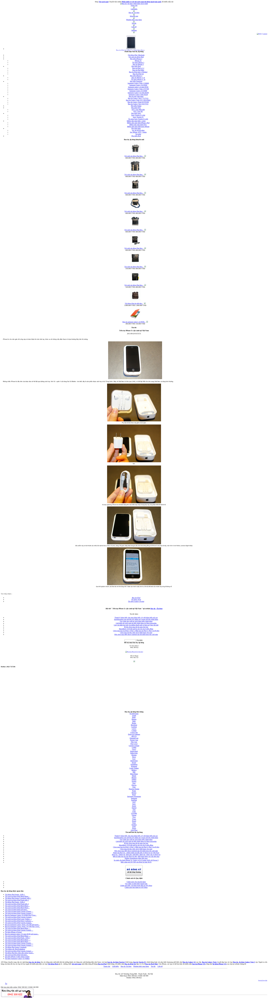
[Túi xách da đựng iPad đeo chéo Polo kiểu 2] (135, 246)
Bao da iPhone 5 (138, 64)
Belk (134, 721)
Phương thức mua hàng (141, 966)
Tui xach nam (103, 2)
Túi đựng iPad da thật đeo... (134, 303)
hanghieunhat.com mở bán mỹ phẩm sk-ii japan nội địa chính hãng (136, 619)
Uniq (134, 811)
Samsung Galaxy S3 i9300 (138, 91)
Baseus (134, 719)
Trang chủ (106, 966)
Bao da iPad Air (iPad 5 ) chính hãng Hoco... (131, 50)
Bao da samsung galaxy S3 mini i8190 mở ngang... (22, 934)
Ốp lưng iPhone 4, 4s (138, 79)
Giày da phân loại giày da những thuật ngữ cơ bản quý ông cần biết (136, 625)
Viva (134, 817)
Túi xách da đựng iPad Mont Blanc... (17, 896)
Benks (134, 723)
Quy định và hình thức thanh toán (136, 884)
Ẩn (6, 984)
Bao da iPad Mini (138, 70)
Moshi (134, 776)
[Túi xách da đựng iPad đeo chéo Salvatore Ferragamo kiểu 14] (135, 191)
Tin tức (153, 966)
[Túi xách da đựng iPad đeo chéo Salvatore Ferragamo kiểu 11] (135, 228)
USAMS (134, 813)
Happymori (134, 751)
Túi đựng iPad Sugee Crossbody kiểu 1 (18, 898)
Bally (134, 717)
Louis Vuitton (134, 768)
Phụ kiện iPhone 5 (136, 59)
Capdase (134, 727)
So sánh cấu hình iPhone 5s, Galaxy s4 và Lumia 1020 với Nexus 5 (136, 860)
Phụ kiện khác (136, 128)
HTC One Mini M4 (138, 110)
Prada (134, 791)
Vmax (134, 819)
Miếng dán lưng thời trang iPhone (138, 126)
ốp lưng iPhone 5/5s (220, 964)
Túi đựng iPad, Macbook (136, 55)
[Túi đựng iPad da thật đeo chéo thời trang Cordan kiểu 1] (135, 302)
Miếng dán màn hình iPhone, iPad (138, 123)
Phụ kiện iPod (136, 136)
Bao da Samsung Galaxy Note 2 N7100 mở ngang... (22, 925)
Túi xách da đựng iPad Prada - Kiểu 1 (17, 938)
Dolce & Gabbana (134, 734)
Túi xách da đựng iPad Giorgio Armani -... (19, 911)
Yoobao (134, 825)
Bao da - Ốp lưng (156, 608)
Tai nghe (138, 134)
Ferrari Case (134, 740)
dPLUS (134, 736)
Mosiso (134, 778)
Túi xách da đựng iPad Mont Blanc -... (18, 928)
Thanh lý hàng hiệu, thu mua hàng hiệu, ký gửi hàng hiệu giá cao (136, 617)
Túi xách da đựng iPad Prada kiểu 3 (17, 904)
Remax (134, 793)
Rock (134, 794)
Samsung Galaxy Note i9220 (138, 94)
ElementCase (134, 738)
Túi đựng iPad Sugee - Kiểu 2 (15, 902)
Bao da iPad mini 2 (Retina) (138, 72)
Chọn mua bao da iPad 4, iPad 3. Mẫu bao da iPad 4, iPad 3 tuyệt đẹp (136, 631)
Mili (134, 772)
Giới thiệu (115, 966)
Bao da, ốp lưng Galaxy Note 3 (244, 962)
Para (134, 783)
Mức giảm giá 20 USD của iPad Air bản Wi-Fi (136, 862)
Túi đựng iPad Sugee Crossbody (16, 947)
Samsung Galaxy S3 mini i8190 (138, 93)
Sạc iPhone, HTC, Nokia (138, 132)
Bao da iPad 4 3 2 (138, 68)
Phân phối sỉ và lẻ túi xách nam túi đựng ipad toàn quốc (141, 2)
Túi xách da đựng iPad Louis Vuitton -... (18, 919)
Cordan (134, 730)
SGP (134, 802)
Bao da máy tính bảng (136, 96)
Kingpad (134, 766)
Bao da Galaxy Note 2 (210, 962)
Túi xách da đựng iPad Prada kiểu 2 (17, 900)
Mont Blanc (134, 774)
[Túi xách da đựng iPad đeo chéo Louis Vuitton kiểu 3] (135, 283)
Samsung (134, 798)
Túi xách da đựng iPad (136, 57)
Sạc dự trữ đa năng (138, 130)
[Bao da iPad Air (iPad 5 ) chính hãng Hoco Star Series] (131, 49)
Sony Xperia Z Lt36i (138, 115)
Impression (134, 761)
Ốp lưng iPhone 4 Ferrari (13, 932)
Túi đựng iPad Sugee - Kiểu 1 (15, 894)
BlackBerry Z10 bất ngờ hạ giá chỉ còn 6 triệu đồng (136, 629)
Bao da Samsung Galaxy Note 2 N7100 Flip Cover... (22, 926)
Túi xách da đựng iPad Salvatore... (16, 909)
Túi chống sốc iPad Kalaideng (15, 949)
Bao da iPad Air (130, 964)
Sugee (134, 806)
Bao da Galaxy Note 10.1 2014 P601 (138, 100)
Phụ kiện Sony (136, 113)
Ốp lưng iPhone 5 (138, 62)
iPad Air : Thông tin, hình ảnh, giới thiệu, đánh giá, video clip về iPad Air (136, 854)
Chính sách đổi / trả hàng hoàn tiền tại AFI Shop (136, 885)
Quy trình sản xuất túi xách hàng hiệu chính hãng (136, 621)
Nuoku (134, 781)
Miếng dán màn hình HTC (138, 125)
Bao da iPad (102, 964)
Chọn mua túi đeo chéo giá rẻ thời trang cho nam (136, 633)
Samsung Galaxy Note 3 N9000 (138, 83)
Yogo (134, 823)
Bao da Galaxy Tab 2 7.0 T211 (138, 98)
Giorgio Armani (134, 746)
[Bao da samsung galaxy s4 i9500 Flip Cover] (135, 320)
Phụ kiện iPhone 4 (136, 76)
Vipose (134, 815)
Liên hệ (160, 966)
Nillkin (134, 779)
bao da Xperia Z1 (139, 962)
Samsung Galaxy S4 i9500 (138, 85)
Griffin (134, 747)
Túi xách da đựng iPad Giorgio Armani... (18, 917)
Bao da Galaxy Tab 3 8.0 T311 (138, 104)
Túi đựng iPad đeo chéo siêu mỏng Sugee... (19, 953)
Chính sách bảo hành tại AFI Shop (136, 887)
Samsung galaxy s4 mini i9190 (138, 87)
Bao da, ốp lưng (126, 966)
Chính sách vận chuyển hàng (136, 882)
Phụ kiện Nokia (136, 106)
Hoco (134, 757)
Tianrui (134, 808)
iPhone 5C (138, 61)
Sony (134, 804)
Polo (134, 787)
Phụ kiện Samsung (136, 81)
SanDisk (134, 800)
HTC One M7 (138, 111)
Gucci (134, 749)
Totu (134, 810)
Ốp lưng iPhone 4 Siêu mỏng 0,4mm (17, 957)
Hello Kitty (134, 753)
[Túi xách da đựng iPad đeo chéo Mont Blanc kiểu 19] (135, 265)
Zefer (134, 826)
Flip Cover (134, 744)
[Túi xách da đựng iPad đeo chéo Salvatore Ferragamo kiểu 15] (135, 173)
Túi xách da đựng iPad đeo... (134, 156)
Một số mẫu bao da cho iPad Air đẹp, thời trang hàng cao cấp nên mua (136, 856)
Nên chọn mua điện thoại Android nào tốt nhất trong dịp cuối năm (136, 634)
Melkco (134, 770)
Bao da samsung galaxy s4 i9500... (134, 322)
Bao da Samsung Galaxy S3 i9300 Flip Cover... (21, 915)
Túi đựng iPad (53, 964)
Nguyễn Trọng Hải (262, 980)
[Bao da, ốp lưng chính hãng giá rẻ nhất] (134, 3)
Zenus (134, 828)
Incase (134, 762)
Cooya (134, 729)
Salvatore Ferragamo (134, 796)
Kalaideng (134, 764)
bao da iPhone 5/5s (199, 964)
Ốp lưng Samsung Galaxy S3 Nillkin (17, 958)
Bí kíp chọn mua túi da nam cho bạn (136, 627)
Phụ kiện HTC (136, 108)
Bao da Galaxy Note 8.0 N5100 (138, 102)
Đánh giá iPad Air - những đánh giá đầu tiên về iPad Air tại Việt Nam (136, 853)
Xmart (134, 821)
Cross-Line (134, 732)
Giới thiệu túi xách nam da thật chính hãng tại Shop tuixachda (136, 623)
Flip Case (134, 742)
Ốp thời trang (134, 714)
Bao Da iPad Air (138, 74)
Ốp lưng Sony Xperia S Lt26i (138, 119)
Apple (134, 715)
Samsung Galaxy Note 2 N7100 (138, 89)
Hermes (134, 755)
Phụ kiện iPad (136, 66)
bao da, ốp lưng (34, 962)
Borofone (134, 725)
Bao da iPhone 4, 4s (138, 78)
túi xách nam (76, 964)
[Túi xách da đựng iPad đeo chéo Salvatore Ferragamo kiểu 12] (135, 210)
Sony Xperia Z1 (138, 117)
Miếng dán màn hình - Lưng (136, 121)
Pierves (134, 785)
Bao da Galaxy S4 (189, 962)
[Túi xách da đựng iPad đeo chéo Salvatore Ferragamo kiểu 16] (135, 154)
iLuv (134, 759)
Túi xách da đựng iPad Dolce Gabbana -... (19, 921)
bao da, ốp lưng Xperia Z (116, 962)
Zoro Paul (134, 830)
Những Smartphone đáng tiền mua (136, 858)
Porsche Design (134, 789)
